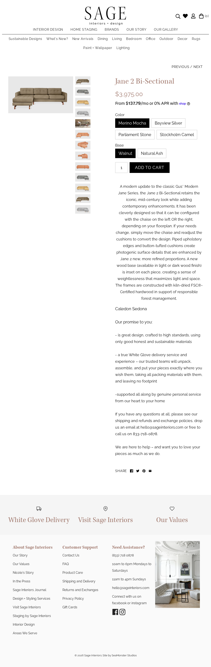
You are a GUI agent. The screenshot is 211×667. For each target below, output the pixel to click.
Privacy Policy (73, 599)
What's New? (57, 39)
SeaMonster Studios (124, 655)
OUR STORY (137, 29)
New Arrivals (83, 39)
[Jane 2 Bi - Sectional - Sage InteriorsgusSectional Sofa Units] (40, 94)
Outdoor (166, 39)
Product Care (72, 573)
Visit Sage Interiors (27, 607)
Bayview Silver (168, 123)
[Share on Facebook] (131, 470)
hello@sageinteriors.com (130, 588)
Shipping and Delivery (78, 581)
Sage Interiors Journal (29, 590)
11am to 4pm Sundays (129, 579)
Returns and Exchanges (80, 590)
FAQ (65, 564)
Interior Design (24, 624)
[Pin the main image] (143, 470)
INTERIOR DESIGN (48, 29)
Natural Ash (152, 153)
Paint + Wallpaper (97, 48)
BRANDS (112, 29)
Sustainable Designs (25, 39)
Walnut (125, 153)
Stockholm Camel (177, 134)
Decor (183, 39)
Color (119, 115)
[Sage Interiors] (105, 9)
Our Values (21, 564)
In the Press (21, 581)
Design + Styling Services (31, 599)
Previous (180, 67)
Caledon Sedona (131, 308)
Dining (103, 39)
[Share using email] (150, 470)
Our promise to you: (133, 322)
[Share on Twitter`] (137, 470)
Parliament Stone (134, 134)
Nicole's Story (23, 573)
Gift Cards (69, 607)
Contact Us (70, 555)
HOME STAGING (83, 29)
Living (117, 39)
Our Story (20, 555)
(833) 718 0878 (123, 555)
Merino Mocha (132, 123)
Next (198, 67)
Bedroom (134, 39)
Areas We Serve (25, 633)
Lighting (123, 48)
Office (150, 39)
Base (119, 145)
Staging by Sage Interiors (32, 616)
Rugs (196, 39)
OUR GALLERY (166, 29)
